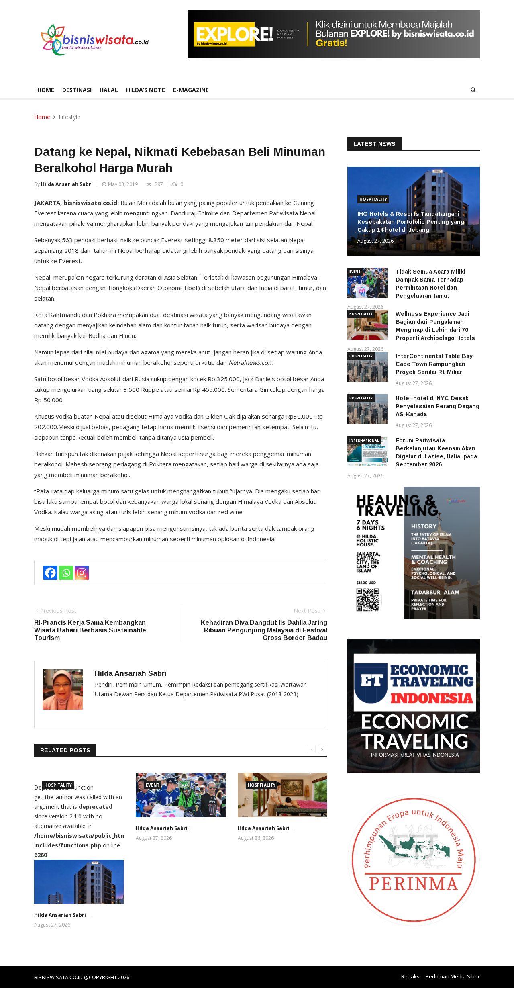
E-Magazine (191, 90)
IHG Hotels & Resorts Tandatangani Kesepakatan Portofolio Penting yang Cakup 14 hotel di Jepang (410, 222)
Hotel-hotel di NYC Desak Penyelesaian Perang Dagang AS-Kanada (437, 406)
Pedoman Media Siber (453, 976)
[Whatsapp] (66, 573)
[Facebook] (50, 573)
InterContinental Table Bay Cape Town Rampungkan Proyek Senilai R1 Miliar (434, 364)
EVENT (152, 785)
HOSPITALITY (58, 785)
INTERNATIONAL (364, 440)
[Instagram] (82, 573)
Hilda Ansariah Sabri (67, 184)
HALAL (109, 90)
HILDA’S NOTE (145, 90)
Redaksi (411, 976)
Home (45, 90)
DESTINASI (77, 90)
